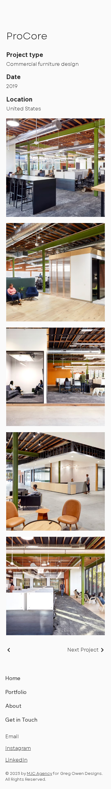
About (13, 705)
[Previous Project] (9, 650)
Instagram (18, 748)
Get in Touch (21, 719)
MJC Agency (39, 773)
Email (12, 736)
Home (12, 678)
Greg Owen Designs (47, 11)
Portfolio (16, 691)
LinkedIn (16, 759)
